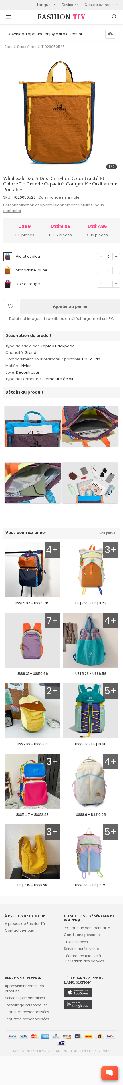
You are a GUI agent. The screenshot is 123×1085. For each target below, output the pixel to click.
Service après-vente (81, 948)
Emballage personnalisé (26, 1005)
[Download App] (110, 34)
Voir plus (106, 533)
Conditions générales (83, 934)
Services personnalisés (25, 997)
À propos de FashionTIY (25, 923)
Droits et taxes (76, 941)
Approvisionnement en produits (24, 988)
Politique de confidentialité (87, 927)
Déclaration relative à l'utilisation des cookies (84, 958)
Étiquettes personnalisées (27, 1011)
